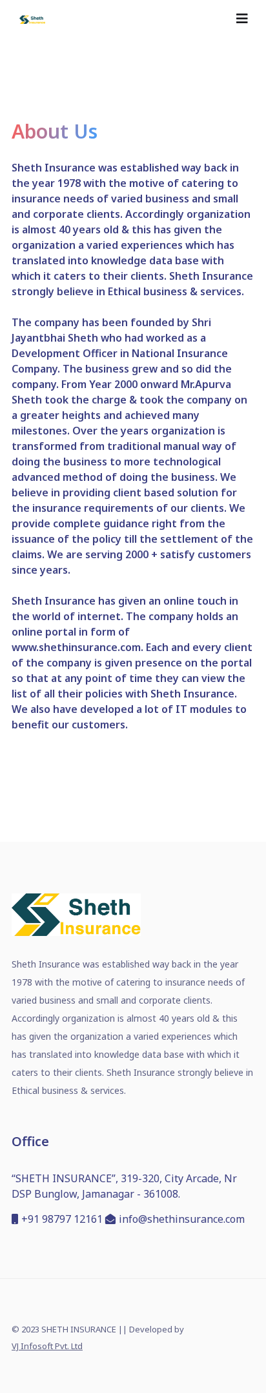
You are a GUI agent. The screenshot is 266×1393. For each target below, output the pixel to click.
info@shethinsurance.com (182, 1219)
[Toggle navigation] (242, 18)
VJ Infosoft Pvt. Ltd (47, 1346)
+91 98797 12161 (62, 1219)
